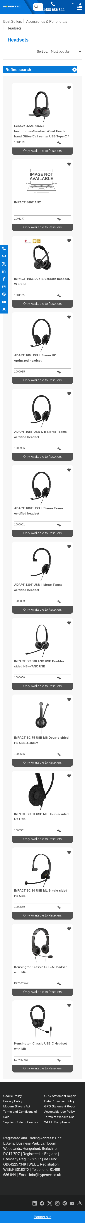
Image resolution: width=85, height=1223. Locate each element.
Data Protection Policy (59, 1101)
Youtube (4, 302)
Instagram (4, 287)
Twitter (4, 264)
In (4, 271)
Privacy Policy (12, 1101)
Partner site (42, 1217)
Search (36, 7)
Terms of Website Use (59, 1117)
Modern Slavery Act (16, 1106)
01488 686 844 (53, 10)
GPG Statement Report (60, 1096)
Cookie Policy (12, 1096)
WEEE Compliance (57, 1122)
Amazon (4, 310)
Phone (4, 248)
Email (4, 256)
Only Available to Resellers (42, 150)
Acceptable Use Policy (59, 1111)
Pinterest (4, 294)
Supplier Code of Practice (20, 1122)
